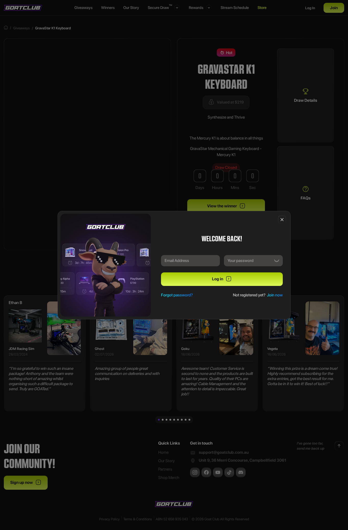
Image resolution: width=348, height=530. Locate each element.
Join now (275, 295)
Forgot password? (177, 295)
